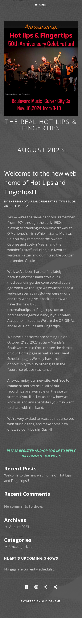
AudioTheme (51, 601)
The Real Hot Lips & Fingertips (41, 124)
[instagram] (36, 586)
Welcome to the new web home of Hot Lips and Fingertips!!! (40, 182)
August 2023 (41, 150)
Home (23, 353)
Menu (43, 5)
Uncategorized (20, 546)
